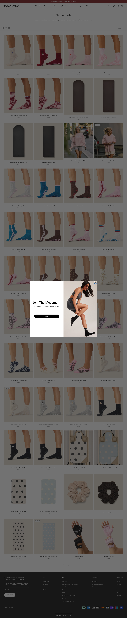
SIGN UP (47, 316)
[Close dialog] (95, 282)
